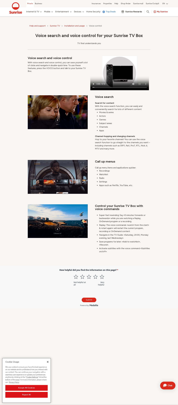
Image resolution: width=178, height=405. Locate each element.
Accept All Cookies (26, 388)
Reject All (26, 395)
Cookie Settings (32, 377)
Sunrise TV (55, 26)
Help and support (37, 26)
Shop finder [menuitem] (126, 3)
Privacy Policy (14, 382)
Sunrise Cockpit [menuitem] (152, 3)
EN (163, 3)
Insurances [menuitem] (96, 3)
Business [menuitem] (38, 3)
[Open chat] (167, 385)
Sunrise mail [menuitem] (138, 3)
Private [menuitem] (30, 3)
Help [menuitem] (116, 3)
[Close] (48, 362)
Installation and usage (74, 26)
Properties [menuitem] (107, 3)
